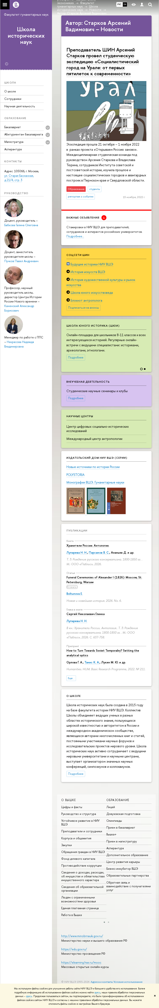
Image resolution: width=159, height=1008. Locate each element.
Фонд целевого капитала (78, 859)
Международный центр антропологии (94, 438)
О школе (10, 91)
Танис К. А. (92, 662)
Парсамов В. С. (99, 552)
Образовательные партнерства (127, 875)
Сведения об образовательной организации (82, 888)
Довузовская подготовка (123, 814)
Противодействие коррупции (81, 865)
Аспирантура (13, 149)
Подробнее (75, 357)
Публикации (76, 530)
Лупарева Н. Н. (76, 552)
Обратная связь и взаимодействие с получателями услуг (128, 886)
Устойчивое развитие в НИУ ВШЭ (80, 822)
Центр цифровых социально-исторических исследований (97, 428)
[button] (148, 342)
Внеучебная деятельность (88, 381)
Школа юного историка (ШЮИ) (93, 325)
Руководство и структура (78, 814)
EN (125, 4)
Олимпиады (114, 821)
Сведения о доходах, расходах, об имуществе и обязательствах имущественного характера (83, 876)
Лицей (110, 807)
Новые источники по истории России (93, 467)
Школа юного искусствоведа (92, 292)
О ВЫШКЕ (68, 800)
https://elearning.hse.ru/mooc (81, 962)
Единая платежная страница (80, 908)
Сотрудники (12, 99)
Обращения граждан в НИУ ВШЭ (83, 852)
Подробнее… (75, 236)
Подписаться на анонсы (83, 307)
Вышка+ (111, 834)
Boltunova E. (74, 594)
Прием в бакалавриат (120, 827)
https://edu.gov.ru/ (74, 949)
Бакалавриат (12, 127)
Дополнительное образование (127, 855)
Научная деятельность (19, 106)
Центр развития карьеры (123, 862)
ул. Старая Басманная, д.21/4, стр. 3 (19, 178)
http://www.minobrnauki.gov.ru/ (82, 936)
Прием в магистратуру (121, 841)
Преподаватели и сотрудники (81, 831)
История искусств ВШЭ (88, 272)
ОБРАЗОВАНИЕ (117, 800)
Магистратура (13, 142)
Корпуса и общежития (76, 838)
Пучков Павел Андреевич (21, 261)
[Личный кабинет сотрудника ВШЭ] (142, 4)
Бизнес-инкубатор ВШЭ (122, 869)
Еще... (71, 678)
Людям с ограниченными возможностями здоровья (78, 899)
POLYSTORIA (75, 474)
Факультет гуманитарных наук (26, 14)
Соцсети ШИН (77, 255)
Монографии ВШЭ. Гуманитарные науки (95, 482)
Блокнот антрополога (86, 300)
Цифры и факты (71, 807)
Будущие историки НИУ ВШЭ (92, 264)
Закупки (66, 845)
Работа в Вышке (71, 915)
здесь (97, 992)
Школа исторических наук (26, 35)
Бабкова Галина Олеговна (21, 225)
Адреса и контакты (102, 982)
